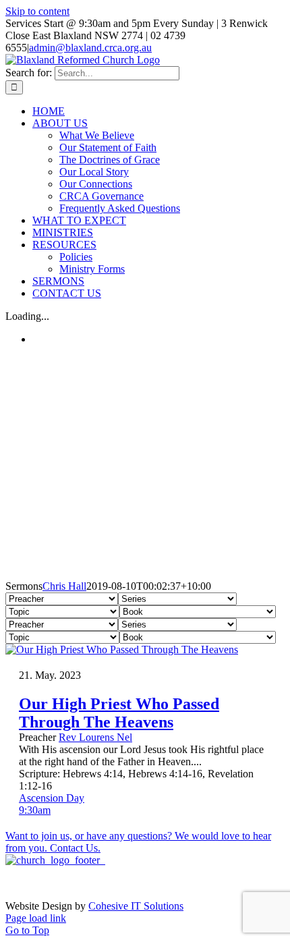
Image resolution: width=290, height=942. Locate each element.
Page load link (35, 918)
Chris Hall (64, 586)
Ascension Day (51, 798)
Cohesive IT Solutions (135, 906)
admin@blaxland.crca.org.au (90, 47)
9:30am (35, 810)
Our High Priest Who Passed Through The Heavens (119, 713)
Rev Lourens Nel (95, 737)
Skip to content (37, 11)
